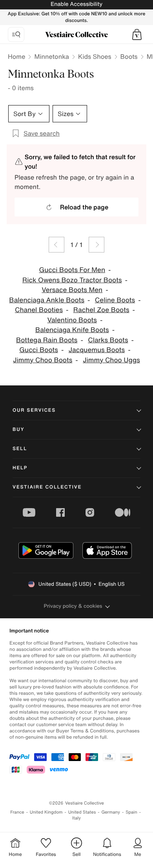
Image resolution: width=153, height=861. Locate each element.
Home (16, 56)
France (17, 812)
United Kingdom (46, 812)
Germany (110, 812)
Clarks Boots (108, 340)
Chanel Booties (39, 310)
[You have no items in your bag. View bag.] (136, 34)
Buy (18, 429)
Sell (20, 448)
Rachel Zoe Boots (101, 310)
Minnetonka (51, 56)
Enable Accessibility (76, 4)
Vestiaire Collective (47, 487)
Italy (76, 818)
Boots (129, 56)
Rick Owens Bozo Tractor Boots (72, 280)
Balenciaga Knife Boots (72, 330)
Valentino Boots (72, 320)
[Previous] (56, 244)
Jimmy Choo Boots (42, 360)
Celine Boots (115, 300)
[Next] (96, 244)
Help (20, 468)
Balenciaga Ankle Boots (46, 300)
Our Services (34, 410)
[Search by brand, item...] (16, 34)
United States (82, 812)
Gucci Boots (38, 350)
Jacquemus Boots (97, 350)
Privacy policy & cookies (73, 606)
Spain (131, 812)
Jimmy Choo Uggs (111, 360)
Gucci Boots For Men (72, 270)
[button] (136, 34)
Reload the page (84, 207)
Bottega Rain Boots (46, 340)
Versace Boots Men (72, 290)
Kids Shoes (94, 56)
